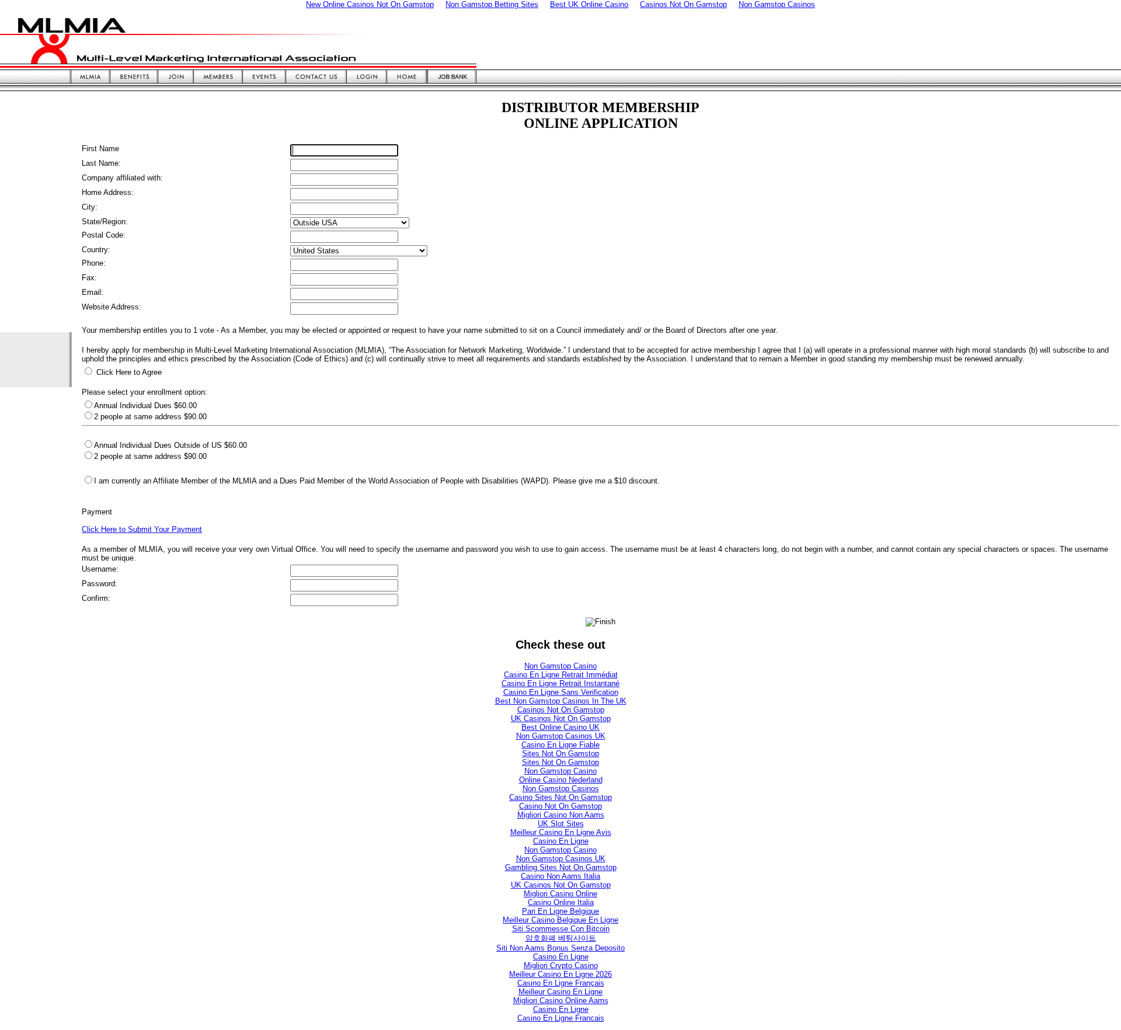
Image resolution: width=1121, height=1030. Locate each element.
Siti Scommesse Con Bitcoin (561, 928)
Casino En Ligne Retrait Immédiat (561, 674)
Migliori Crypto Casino (561, 965)
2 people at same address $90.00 (150, 456)
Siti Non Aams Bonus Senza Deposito (560, 948)
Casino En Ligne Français (560, 983)
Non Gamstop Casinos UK (560, 736)
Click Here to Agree (128, 372)
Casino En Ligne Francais (560, 1018)
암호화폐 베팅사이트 (560, 938)
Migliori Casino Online (560, 893)
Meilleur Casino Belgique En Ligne (560, 920)
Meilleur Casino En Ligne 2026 (560, 974)
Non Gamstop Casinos (561, 788)
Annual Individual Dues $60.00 (145, 405)
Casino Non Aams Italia (560, 876)
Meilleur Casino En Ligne (560, 991)
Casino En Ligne (561, 841)
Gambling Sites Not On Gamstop (561, 867)
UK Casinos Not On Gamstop (561, 718)
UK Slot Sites (561, 823)
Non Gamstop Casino (560, 666)
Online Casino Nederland (561, 779)
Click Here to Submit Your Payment (142, 529)
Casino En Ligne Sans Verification (560, 692)
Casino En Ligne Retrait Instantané (560, 683)
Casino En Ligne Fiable (560, 744)
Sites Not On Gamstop (560, 753)
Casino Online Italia (561, 902)
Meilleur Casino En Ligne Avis (560, 832)
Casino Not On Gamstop (560, 806)
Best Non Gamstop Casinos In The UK (560, 701)
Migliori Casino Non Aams (560, 814)
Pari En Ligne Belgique (560, 911)
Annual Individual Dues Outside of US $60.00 (170, 445)
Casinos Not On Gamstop (560, 709)
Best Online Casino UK (560, 727)
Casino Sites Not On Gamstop (560, 797)
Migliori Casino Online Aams (560, 1000)
